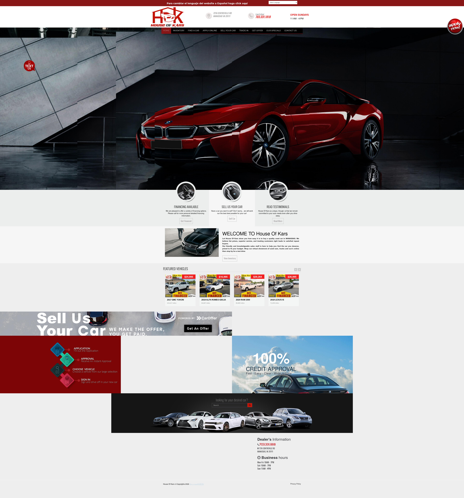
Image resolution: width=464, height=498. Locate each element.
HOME (166, 30)
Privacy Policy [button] (295, 484)
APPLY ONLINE (210, 30)
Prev (295, 269)
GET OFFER (257, 30)
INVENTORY (178, 30)
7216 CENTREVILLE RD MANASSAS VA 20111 (222, 15)
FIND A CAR (193, 30)
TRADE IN (243, 30)
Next (299, 269)
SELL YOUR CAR (228, 30)
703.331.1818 (263, 17)
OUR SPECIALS (273, 30)
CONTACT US (290, 30)
